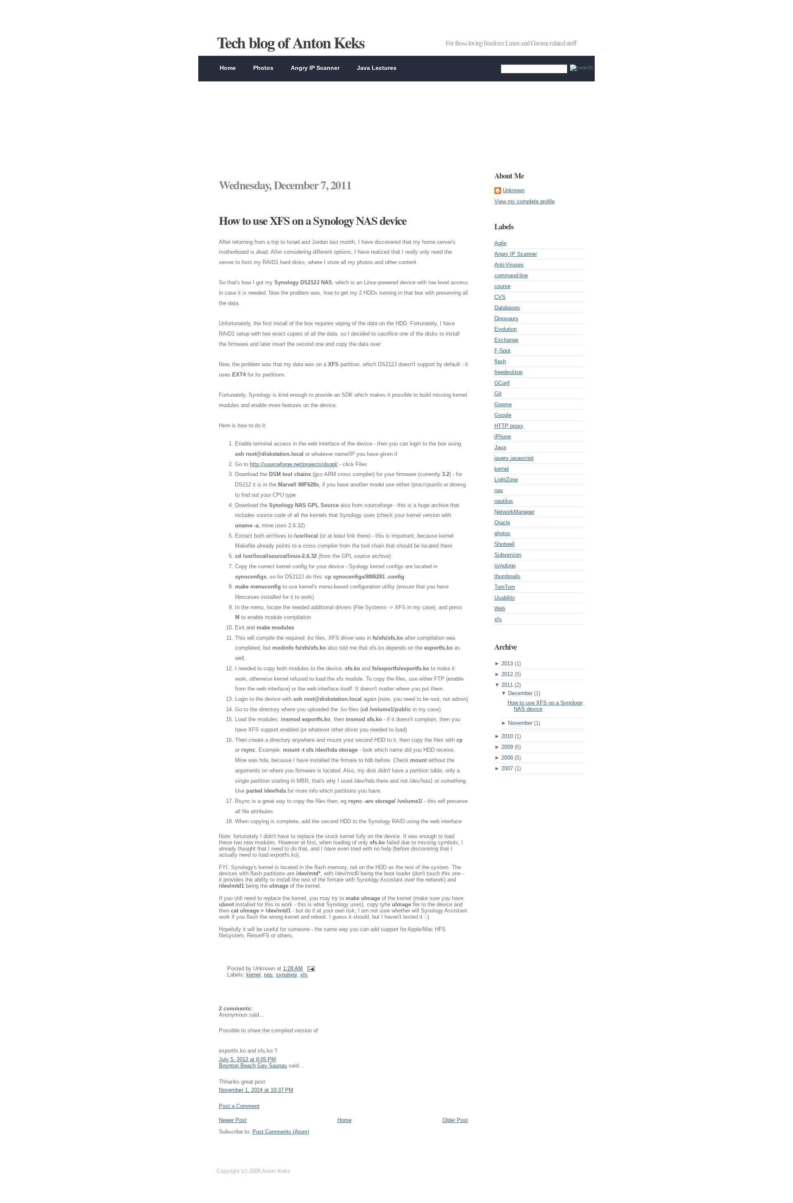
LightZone (506, 479)
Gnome (503, 404)
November (520, 723)
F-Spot (502, 351)
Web (499, 608)
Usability (504, 598)
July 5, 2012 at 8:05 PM (247, 1059)
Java (500, 447)
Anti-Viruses (509, 265)
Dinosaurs (506, 318)
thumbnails (507, 576)
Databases (507, 308)
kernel (253, 975)
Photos (263, 67)
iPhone (502, 437)
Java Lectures (376, 67)
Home (228, 67)
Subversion (507, 555)
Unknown (514, 190)
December (520, 693)
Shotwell (504, 544)
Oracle (502, 522)
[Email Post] (309, 968)
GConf (502, 383)
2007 (507, 768)
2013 (507, 663)
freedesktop (508, 372)
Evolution (505, 329)
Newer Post (233, 1120)
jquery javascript (514, 458)
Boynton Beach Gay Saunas (253, 1065)
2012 (507, 674)
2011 (507, 685)
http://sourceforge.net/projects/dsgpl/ (294, 464)
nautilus (503, 501)
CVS (500, 297)
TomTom (504, 587)
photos (502, 533)
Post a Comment (239, 1106)
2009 (507, 747)
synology (286, 975)
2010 (507, 736)
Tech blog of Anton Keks (290, 42)
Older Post (455, 1120)
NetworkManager (514, 512)
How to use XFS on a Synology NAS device (312, 220)
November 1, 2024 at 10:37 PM (256, 1090)
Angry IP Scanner (315, 67)
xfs (304, 975)
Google (502, 415)
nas (268, 975)
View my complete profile (524, 201)
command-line (511, 275)
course (502, 286)
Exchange (506, 340)
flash (500, 361)
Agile (500, 243)
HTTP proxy (508, 426)
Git (497, 394)
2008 (507, 758)
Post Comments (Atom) (280, 1132)
